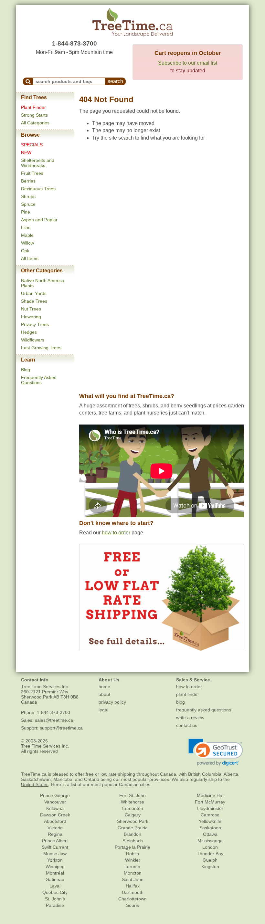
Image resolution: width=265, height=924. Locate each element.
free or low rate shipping (110, 774)
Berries (28, 181)
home (104, 686)
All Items (29, 258)
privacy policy (112, 702)
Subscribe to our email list (187, 63)
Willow (27, 243)
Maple (27, 235)
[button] (215, 752)
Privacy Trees (35, 324)
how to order (116, 532)
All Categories (35, 122)
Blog (25, 369)
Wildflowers (32, 339)
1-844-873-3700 (74, 43)
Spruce (28, 204)
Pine (25, 212)
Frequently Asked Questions (39, 380)
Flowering (31, 316)
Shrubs (28, 196)
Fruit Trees (32, 173)
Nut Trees (31, 308)
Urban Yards (34, 293)
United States (34, 784)
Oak (25, 250)
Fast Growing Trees (41, 347)
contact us (186, 725)
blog (180, 702)
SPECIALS (32, 144)
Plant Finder (33, 107)
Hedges (29, 332)
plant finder (187, 694)
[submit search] (28, 81)
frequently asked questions (203, 709)
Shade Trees (34, 301)
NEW (26, 152)
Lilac (25, 227)
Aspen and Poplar (39, 219)
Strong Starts (34, 115)
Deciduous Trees (38, 188)
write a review (190, 717)
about (104, 694)
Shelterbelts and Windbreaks (37, 163)
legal (103, 709)
